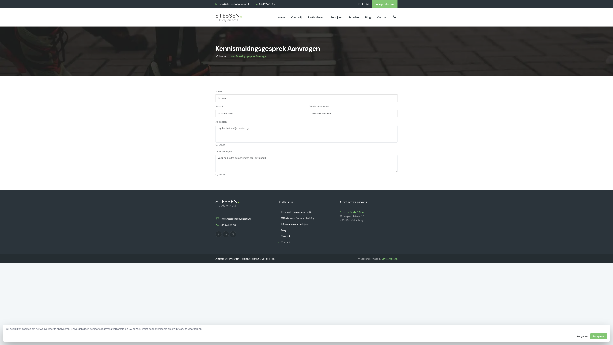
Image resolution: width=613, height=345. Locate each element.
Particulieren (316, 17)
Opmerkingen (224, 151)
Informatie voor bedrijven (295, 224)
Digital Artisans (389, 258)
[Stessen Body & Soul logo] (229, 17)
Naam (219, 90)
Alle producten (385, 4)
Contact (382, 17)
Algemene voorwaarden (227, 258)
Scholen (354, 17)
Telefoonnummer (319, 106)
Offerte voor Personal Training (298, 217)
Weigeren (582, 336)
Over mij (296, 17)
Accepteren (598, 336)
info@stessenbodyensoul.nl (234, 4)
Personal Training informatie (296, 211)
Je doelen (221, 121)
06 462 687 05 (267, 4)
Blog (368, 17)
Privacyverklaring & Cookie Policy (258, 258)
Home (281, 17)
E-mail (219, 106)
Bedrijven (336, 17)
